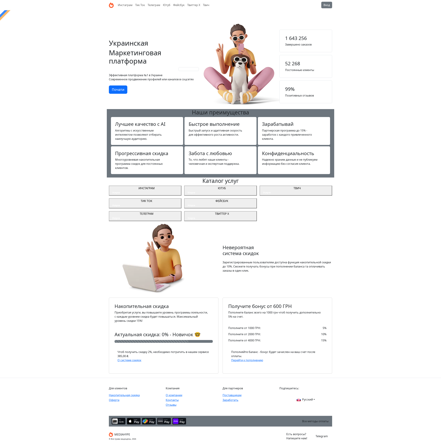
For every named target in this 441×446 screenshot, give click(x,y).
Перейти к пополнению (247, 360)
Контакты (172, 400)
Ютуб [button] (166, 5)
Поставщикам (232, 395)
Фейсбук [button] (178, 5)
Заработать (230, 400)
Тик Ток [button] (140, 5)
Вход (327, 5)
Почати (118, 89)
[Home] (111, 5)
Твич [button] (206, 5)
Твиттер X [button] (193, 5)
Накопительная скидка (124, 395)
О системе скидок (129, 360)
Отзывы (171, 405)
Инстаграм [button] (125, 5)
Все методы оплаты (315, 421)
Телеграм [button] (154, 5)
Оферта (114, 400)
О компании (174, 395)
